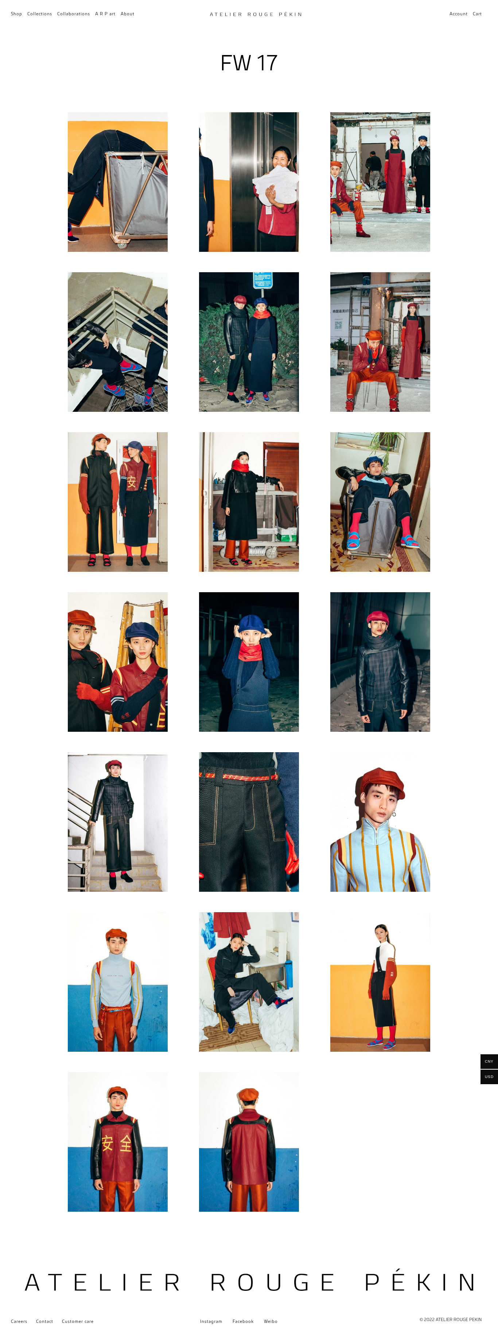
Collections (39, 13)
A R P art (105, 13)
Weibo (271, 1321)
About (128, 13)
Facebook (243, 1321)
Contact (44, 1321)
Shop (16, 13)
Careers (19, 1321)
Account (459, 13)
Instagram (211, 1321)
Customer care (78, 1321)
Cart (477, 13)
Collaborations (73, 13)
